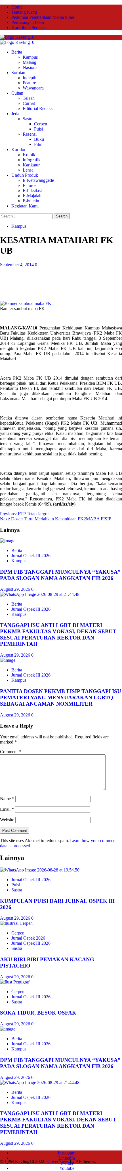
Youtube (66, 1168)
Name (7, 798)
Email (7, 809)
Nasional (31, 67)
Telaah (29, 98)
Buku (39, 139)
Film (38, 144)
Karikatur (31, 164)
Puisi (38, 129)
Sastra (28, 118)
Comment (10, 751)
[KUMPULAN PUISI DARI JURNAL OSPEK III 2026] (39, 869)
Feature (29, 82)
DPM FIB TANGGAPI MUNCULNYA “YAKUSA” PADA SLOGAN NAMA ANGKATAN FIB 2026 (60, 575)
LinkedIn (66, 1158)
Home (16, 7)
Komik (29, 154)
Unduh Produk (24, 175)
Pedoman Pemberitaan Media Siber (42, 17)
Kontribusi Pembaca (29, 27)
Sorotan (18, 72)
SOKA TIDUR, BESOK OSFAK (38, 1013)
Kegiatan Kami (25, 205)
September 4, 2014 (17, 264)
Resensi (30, 134)
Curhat (29, 103)
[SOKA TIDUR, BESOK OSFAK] (15, 981)
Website (7, 819)
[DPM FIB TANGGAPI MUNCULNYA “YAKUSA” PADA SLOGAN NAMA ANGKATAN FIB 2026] (7, 540)
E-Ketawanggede (38, 180)
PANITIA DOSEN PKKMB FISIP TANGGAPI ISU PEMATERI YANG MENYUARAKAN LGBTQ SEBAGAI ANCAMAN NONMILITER (60, 697)
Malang (29, 62)
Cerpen (40, 123)
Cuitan (17, 93)
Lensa (28, 170)
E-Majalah (32, 195)
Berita (16, 52)
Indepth (29, 77)
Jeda (15, 113)
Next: (55, 518)
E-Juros (29, 185)
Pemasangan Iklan (27, 22)
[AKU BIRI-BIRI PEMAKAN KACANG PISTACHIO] (16, 923)
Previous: (25, 513)
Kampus (30, 57)
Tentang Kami (24, 12)
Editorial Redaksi (38, 108)
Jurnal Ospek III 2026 (31, 555)
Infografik (32, 159)
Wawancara (33, 87)
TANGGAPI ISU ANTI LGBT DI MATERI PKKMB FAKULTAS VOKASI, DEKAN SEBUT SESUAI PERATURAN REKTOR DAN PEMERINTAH (58, 634)
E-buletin (31, 200)
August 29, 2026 (15, 589)
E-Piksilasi (32, 190)
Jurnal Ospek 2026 (28, 938)
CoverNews (58, 1161)
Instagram (66, 1152)
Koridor (18, 149)
